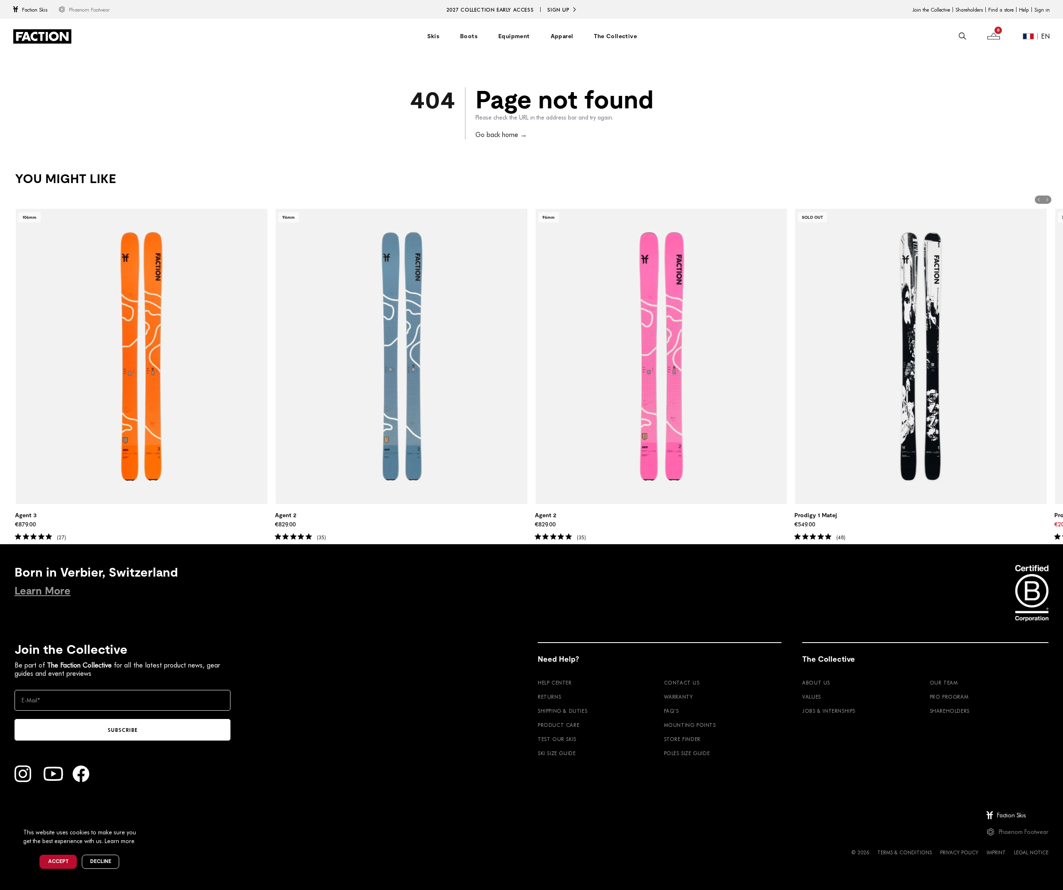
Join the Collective (931, 9)
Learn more (120, 841)
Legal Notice (1031, 852)
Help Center (555, 682)
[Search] (962, 36)
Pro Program (949, 696)
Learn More (43, 591)
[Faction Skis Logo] (42, 36)
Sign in (1042, 9)
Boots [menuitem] (469, 36)
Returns (549, 696)
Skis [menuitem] (433, 36)
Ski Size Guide (557, 753)
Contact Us (682, 682)
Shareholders (969, 9)
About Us (816, 682)
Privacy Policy (959, 852)
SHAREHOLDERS (950, 711)
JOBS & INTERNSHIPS (828, 711)
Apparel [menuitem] (562, 36)
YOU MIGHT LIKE (65, 179)
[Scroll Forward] (1047, 200)
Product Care (558, 725)
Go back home (501, 134)
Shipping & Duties (562, 711)
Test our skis (557, 739)
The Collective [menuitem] (615, 36)
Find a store (1001, 9)
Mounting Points (690, 725)
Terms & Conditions (904, 852)
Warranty (678, 696)
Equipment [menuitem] (514, 36)
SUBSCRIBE (123, 729)
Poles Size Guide (687, 753)
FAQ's (671, 711)
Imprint (996, 852)
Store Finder (682, 739)
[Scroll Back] (1039, 200)
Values (811, 696)
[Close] (146, 818)
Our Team (944, 682)
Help (1024, 9)
